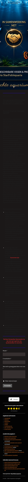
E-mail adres (7, 429)
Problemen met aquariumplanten (12, 439)
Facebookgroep (8, 426)
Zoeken (6, 424)
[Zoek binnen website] (1, 2)
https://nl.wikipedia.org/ (10, 467)
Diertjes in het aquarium (10, 436)
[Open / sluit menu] (26, 2)
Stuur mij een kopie (11, 381)
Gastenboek (7, 418)
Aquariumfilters (8, 447)
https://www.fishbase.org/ (11, 465)
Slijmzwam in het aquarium (11, 446)
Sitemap (6, 419)
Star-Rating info (8, 427)
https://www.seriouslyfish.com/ (12, 462)
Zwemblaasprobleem (9, 449)
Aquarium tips (14, 257)
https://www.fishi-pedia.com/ (12, 464)
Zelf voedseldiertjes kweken (11, 450)
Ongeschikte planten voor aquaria (13, 442)
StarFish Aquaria (16, 473)
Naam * (5, 351)
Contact (6, 423)
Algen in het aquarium (10, 438)
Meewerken (7, 421)
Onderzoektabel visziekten (11, 455)
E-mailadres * (7, 358)
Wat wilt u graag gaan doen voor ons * (14, 367)
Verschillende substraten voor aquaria (14, 452)
